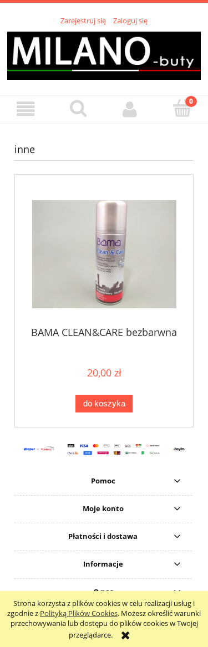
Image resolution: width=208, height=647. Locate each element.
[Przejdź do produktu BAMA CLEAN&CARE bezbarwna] (104, 254)
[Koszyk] (182, 108)
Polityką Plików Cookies (79, 613)
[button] (26, 109)
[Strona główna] (104, 54)
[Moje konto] (130, 109)
